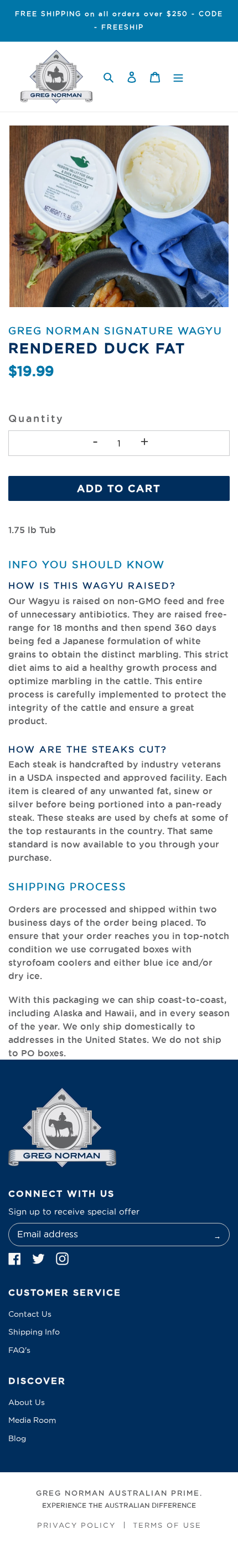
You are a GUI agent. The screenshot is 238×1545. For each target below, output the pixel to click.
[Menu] (178, 77)
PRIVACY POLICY (76, 1525)
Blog (17, 1438)
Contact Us (29, 1314)
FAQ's (19, 1350)
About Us (26, 1402)
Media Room (32, 1420)
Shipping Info (34, 1331)
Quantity (36, 418)
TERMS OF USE (167, 1525)
